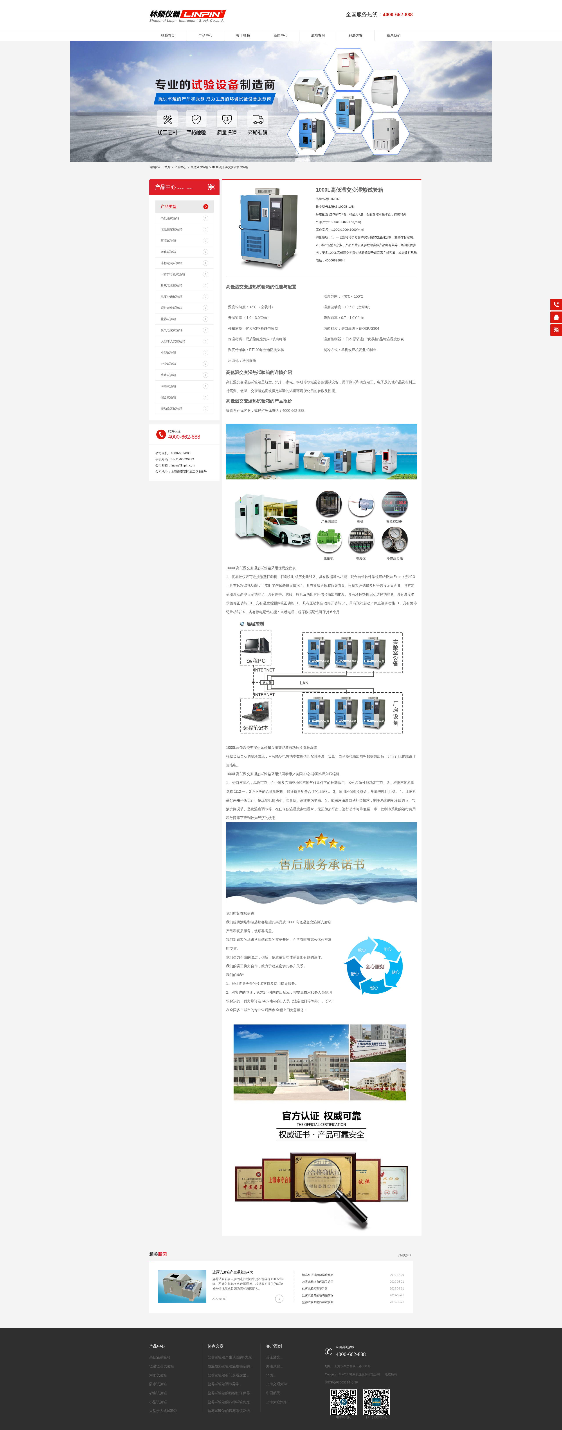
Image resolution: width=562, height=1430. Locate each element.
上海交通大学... (278, 1384)
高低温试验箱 (199, 167)
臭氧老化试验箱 (171, 285)
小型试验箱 (168, 352)
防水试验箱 (168, 375)
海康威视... (274, 1366)
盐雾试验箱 (168, 319)
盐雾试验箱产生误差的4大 (232, 1272)
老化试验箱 (168, 252)
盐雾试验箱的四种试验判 (317, 1302)
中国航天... (274, 1393)
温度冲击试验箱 (171, 296)
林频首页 (168, 35)
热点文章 (215, 1346)
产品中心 (205, 35)
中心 (173, 187)
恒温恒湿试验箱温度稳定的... (230, 1366)
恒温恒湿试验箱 (171, 229)
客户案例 (274, 1346)
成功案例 (318, 35)
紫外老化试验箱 (171, 308)
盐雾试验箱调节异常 (315, 1288)
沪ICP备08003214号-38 (341, 1382)
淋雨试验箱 (168, 386)
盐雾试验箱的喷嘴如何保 (317, 1295)
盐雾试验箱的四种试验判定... (230, 1402)
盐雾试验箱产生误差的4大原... (231, 1357)
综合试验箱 (168, 397)
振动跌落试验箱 (171, 408)
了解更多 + (404, 1255)
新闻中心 (281, 35)
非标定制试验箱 (171, 263)
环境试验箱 (168, 240)
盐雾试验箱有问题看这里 (317, 1281)
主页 (167, 167)
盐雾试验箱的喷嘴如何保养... (230, 1393)
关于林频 (243, 35)
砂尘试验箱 (168, 364)
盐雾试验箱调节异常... (225, 1384)
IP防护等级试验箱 (173, 274)
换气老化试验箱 (171, 330)
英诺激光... (274, 1357)
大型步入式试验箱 (173, 341)
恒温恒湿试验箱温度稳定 (317, 1275)
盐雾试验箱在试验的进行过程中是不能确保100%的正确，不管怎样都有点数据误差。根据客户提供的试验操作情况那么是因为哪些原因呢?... (248, 1283)
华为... (271, 1375)
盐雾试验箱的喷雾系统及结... (230, 1411)
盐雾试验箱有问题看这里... (228, 1375)
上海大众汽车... (278, 1402)
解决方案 (356, 35)
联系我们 (394, 35)
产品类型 (169, 206)
